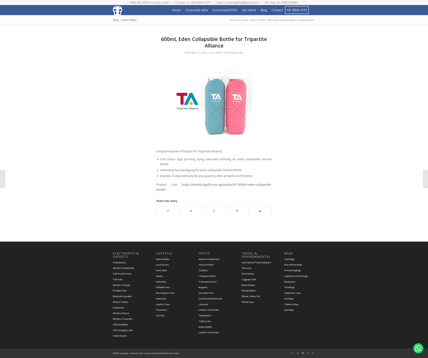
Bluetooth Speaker (122, 296)
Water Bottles (163, 259)
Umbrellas (161, 281)
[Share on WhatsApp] (214, 211)
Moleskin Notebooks (209, 259)
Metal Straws (248, 285)
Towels (159, 276)
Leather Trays (163, 304)
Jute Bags (289, 309)
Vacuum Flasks (206, 264)
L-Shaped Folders (207, 276)
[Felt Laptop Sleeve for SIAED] (2, 179)
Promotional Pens (208, 281)
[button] (418, 348)
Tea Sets (160, 315)
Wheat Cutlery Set (251, 296)
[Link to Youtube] (302, 352)
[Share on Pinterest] (237, 211)
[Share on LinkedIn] (260, 211)
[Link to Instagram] (297, 352)
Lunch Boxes (162, 264)
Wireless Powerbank (123, 268)
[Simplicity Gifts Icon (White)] (117, 10)
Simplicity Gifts (235, 52)
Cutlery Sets (205, 321)
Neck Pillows (248, 273)
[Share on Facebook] (168, 211)
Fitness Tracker (120, 301)
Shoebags (289, 287)
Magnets (203, 287)
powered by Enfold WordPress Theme (162, 353)
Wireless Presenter (122, 318)
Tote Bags (289, 259)
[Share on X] (191, 211)
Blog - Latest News (125, 20)
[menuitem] (176, 10)
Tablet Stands (120, 335)
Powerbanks (119, 262)
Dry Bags (288, 298)
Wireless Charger (121, 285)
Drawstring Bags (292, 270)
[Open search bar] (312, 10)
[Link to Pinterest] (307, 352)
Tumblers (203, 270)
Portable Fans (120, 290)
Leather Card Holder (209, 309)
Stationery (161, 298)
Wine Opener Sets (165, 292)
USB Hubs (118, 279)
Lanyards (203, 304)
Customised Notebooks (210, 298)
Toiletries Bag (291, 304)
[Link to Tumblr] (312, 352)
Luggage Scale (249, 279)
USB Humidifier (120, 324)
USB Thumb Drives (122, 273)
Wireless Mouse (121, 313)
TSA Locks (247, 268)
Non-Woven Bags (293, 264)
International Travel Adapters (256, 262)
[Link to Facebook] (292, 352)
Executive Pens (206, 292)
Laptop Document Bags (296, 276)
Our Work (216, 52)
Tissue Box (161, 309)
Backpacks (289, 281)
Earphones (118, 307)
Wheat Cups (248, 301)
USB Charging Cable (123, 330)
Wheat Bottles (249, 290)
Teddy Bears (205, 315)
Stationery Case (292, 292)
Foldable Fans (163, 287)
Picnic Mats (161, 270)
